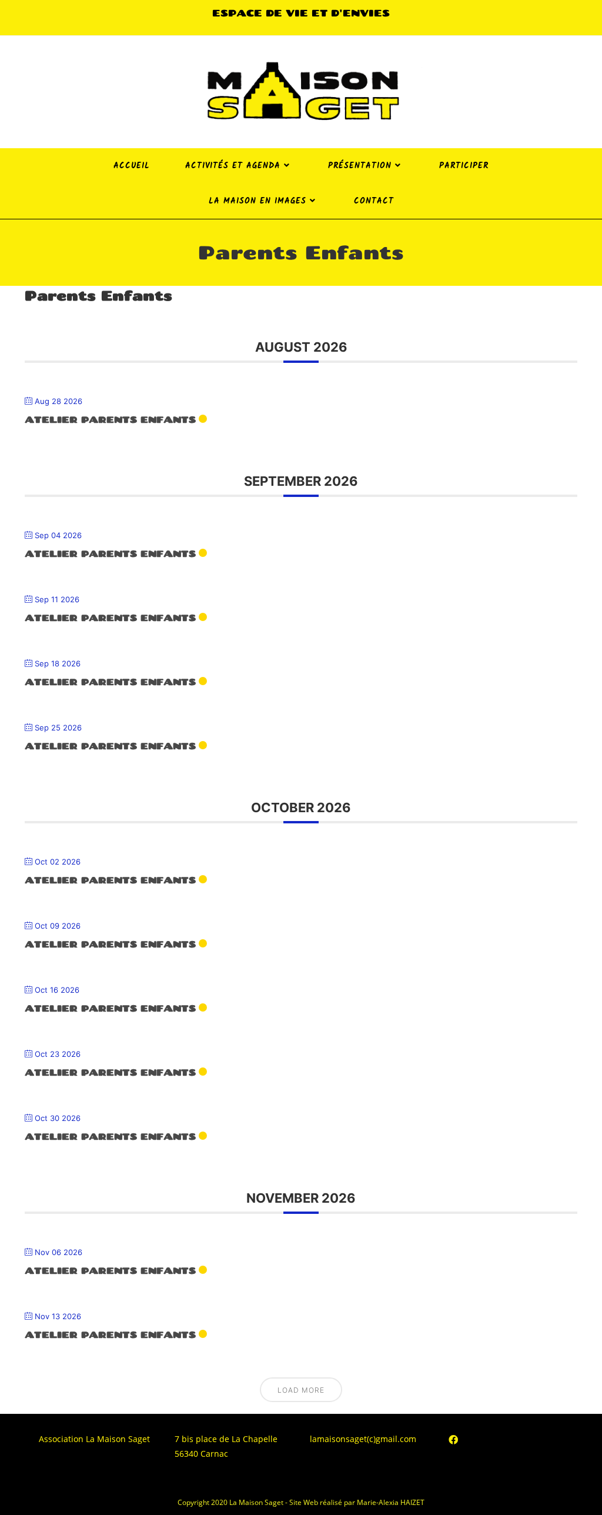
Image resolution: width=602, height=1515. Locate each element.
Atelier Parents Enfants (110, 419)
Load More (301, 1390)
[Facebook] (453, 1440)
